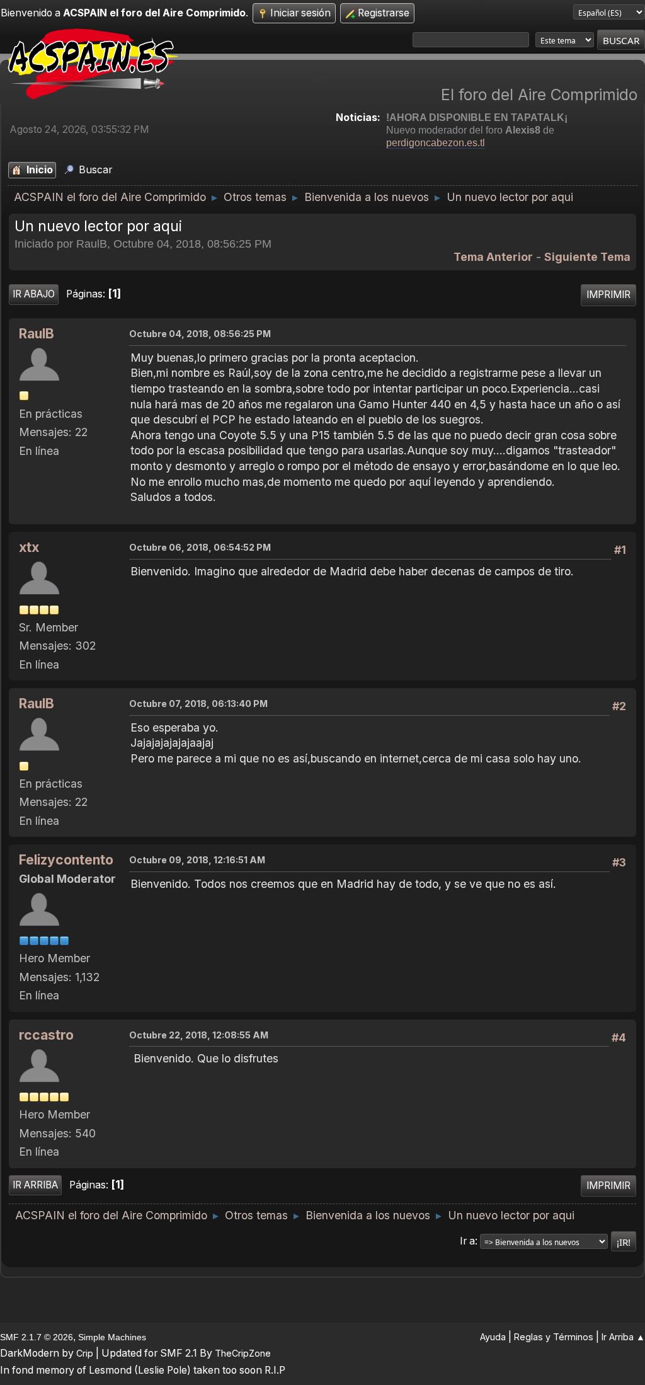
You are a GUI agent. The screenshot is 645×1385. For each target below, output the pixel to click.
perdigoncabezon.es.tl (435, 142)
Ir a (467, 1241)
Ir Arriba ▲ (623, 1336)
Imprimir (608, 295)
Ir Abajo (34, 294)
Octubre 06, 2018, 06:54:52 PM (200, 547)
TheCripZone (243, 1353)
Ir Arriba (35, 1185)
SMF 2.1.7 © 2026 (36, 1337)
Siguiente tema (587, 256)
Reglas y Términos (553, 1336)
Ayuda (493, 1336)
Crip (84, 1353)
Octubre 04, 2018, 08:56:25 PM (200, 333)
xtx (29, 547)
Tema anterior (493, 256)
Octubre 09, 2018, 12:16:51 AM (197, 859)
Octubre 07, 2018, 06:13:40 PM (198, 703)
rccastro (46, 1035)
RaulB (36, 334)
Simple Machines (112, 1337)
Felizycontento (66, 860)
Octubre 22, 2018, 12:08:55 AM (198, 1035)
